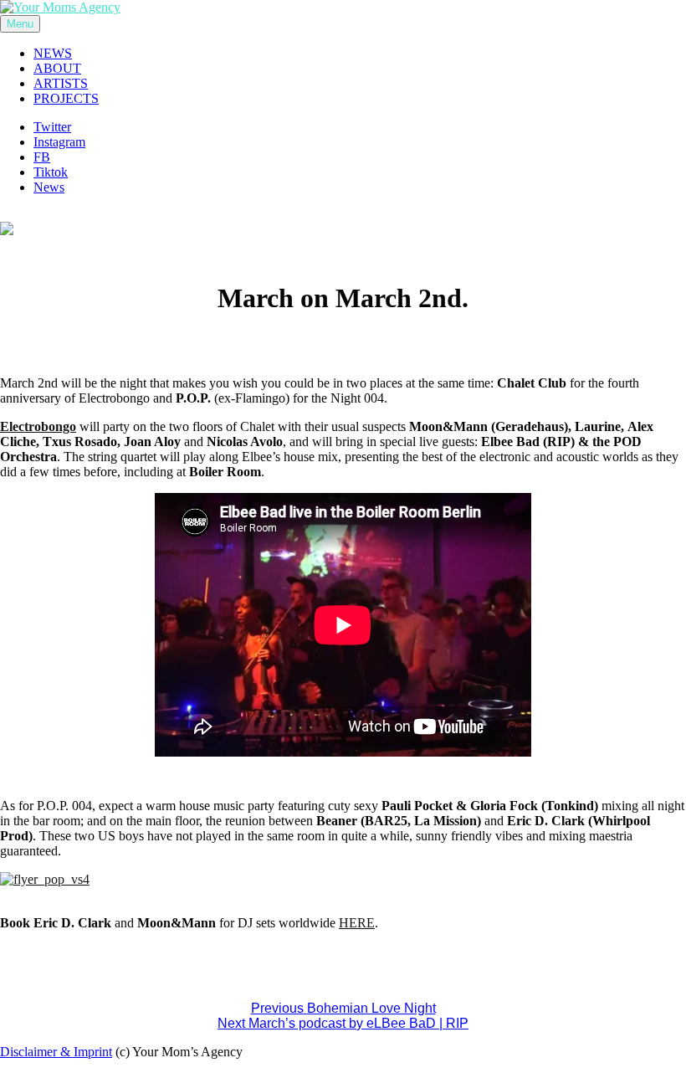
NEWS (52, 53)
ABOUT (57, 68)
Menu (20, 24)
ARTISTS (60, 83)
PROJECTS (66, 98)
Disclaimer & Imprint (56, 1052)
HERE (357, 923)
